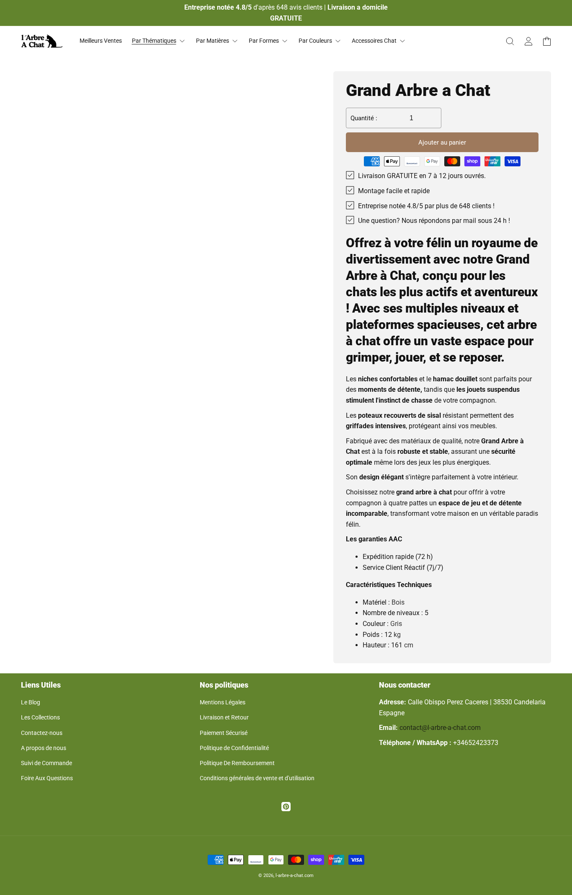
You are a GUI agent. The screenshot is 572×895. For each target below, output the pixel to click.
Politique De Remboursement (237, 763)
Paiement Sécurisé (223, 732)
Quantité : (363, 118)
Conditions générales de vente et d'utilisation (257, 778)
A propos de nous (43, 748)
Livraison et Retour (224, 717)
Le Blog (30, 702)
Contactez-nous (41, 732)
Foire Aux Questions (47, 778)
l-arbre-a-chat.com (295, 875)
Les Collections (40, 717)
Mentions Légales (222, 702)
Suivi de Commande (46, 763)
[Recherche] (510, 41)
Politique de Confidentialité (234, 748)
